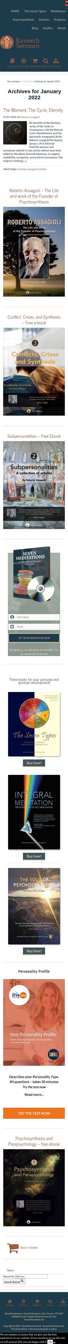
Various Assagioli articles (32, 169)
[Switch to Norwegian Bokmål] (66, 5)
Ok (50, 1342)
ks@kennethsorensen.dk (40, 1316)
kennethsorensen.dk (34, 1319)
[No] (54, 1342)
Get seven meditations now (34, 638)
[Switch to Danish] (66, 1)
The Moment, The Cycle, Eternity (33, 110)
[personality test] (34, 1044)
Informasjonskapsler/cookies (43, 1328)
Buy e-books (29, 1247)
